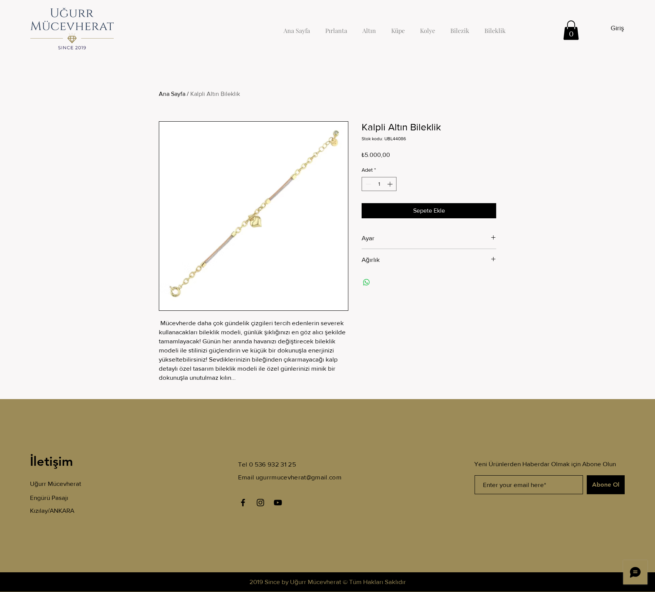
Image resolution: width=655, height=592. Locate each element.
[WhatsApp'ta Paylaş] (366, 282)
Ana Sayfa (172, 94)
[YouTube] (278, 502)
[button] (571, 30)
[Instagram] (260, 502)
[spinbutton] (379, 184)
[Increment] (390, 184)
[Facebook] (243, 502)
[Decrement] (367, 184)
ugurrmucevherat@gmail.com (299, 477)
